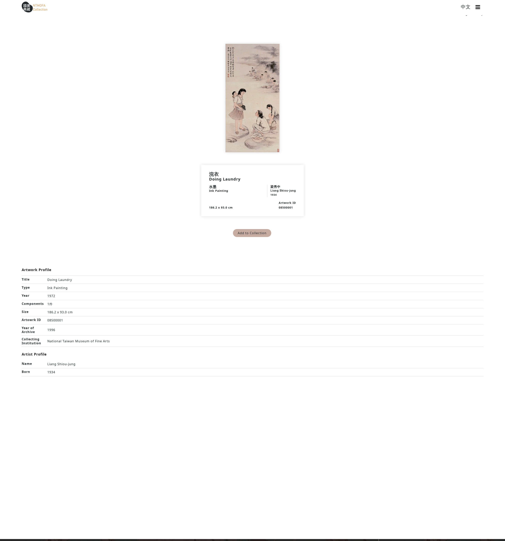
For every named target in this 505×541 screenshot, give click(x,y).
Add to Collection (252, 233)
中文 (466, 6)
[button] (477, 7)
